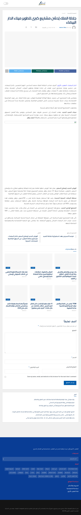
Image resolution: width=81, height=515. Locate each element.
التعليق (74, 330)
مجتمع (57, 476)
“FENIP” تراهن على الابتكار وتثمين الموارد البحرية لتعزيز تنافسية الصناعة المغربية (66, 306)
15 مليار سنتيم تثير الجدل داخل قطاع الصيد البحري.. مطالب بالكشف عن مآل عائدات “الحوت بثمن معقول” (41, 306)
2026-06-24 (74, 310)
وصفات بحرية (32, 476)
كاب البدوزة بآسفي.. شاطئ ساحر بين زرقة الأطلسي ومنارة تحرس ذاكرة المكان (55, 415)
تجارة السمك (52, 472)
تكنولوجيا (44, 472)
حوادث (32, 472)
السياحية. (75, 472)
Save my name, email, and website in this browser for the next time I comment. (51, 377)
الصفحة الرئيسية (72, 13)
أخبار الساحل (62, 469)
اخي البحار (54, 469)
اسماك (47, 469)
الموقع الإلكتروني (71, 367)
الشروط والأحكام (73, 486)
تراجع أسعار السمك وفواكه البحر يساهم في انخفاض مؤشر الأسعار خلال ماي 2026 (17, 306)
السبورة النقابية (9, 469)
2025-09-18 (51, 27)
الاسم (73, 357)
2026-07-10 (49, 279)
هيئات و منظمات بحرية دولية (46, 476)
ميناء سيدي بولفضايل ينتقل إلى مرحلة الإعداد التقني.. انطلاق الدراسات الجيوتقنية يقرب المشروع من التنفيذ (66, 275)
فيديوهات (20, 472)
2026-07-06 (24, 276)
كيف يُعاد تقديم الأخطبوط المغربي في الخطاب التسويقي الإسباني (16, 273)
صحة (27, 472)
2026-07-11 (74, 281)
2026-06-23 (49, 310)
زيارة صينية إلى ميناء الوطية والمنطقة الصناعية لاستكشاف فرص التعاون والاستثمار (54, 399)
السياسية (67, 472)
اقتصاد (63, 13)
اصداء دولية (40, 469)
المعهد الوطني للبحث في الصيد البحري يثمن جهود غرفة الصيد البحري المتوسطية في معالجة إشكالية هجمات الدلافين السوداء (43, 412)
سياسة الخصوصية (72, 488)
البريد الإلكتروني (33, 367)
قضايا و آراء (13, 472)
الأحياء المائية (25, 469)
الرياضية (18, 469)
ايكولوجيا (60, 472)
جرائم (38, 472)
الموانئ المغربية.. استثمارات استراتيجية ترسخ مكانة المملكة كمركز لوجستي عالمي (42, 274)
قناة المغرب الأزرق (72, 476)
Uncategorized (73, 469)
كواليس (63, 476)
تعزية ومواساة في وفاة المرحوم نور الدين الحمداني (61, 402)
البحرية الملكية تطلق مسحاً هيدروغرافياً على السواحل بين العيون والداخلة (56, 405)
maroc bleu (62, 27)
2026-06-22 (24, 310)
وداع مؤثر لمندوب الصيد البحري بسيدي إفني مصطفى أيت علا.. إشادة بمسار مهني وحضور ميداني (50, 418)
